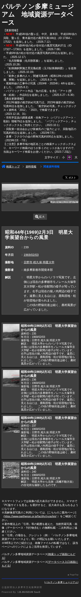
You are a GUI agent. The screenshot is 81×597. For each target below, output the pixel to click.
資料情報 (31, 166)
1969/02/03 (31, 254)
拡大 (42, 216)
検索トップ (13, 166)
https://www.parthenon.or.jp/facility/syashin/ (30, 516)
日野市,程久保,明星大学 (39, 262)
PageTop (74, 574)
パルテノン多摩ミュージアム (61, 582)
